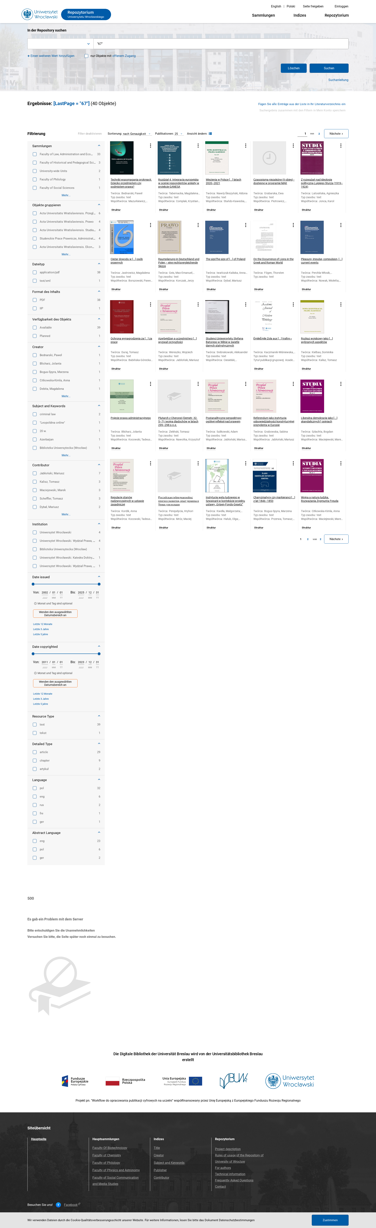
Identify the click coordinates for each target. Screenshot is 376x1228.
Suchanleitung (338, 80)
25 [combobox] (176, 133)
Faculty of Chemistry (106, 1155)
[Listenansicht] (210, 133)
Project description (228, 1149)
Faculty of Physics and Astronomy (116, 1170)
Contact (220, 1186)
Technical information (230, 1174)
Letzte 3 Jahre (41, 629)
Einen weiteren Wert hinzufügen (53, 56)
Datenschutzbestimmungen (237, 1220)
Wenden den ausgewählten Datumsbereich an (55, 613)
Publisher (160, 1170)
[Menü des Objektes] (151, 145)
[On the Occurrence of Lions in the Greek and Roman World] (269, 237)
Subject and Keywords (169, 1163)
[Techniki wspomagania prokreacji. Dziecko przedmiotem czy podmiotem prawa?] (126, 158)
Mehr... (66, 195)
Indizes (300, 15)
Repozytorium (337, 15)
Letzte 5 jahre (40, 634)
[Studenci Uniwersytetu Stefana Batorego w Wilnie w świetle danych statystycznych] (222, 316)
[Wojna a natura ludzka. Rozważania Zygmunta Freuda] (317, 475)
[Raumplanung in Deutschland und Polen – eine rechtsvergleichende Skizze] (174, 237)
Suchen (329, 68)
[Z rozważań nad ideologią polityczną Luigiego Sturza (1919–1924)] (317, 158)
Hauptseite (38, 1139)
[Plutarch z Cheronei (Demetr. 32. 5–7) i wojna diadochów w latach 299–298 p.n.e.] (174, 396)
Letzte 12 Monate (42, 624)
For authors (223, 1168)
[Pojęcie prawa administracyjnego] (126, 396)
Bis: (73, 592)
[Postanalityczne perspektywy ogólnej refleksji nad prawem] (222, 396)
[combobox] (60, 44)
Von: (36, 592)
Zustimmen (330, 1220)
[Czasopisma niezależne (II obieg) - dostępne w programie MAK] (269, 158)
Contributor (161, 1177)
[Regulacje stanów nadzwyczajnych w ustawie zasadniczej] (126, 475)
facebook (71, 1204)
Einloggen (341, 6)
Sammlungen (263, 15)
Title (157, 1148)
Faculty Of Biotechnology (109, 1148)
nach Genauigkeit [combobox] (134, 133)
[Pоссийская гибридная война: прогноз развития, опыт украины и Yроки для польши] (174, 475)
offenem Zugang (124, 56)
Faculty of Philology (106, 1163)
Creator (159, 1155)
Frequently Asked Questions (234, 1180)
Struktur (116, 210)
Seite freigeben (313, 6)
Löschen (294, 68)
